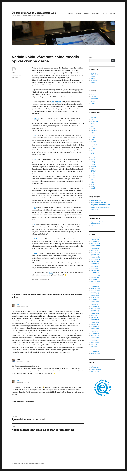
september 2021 (95, 274)
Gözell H (93, 127)
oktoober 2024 (95, 249)
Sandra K (93, 141)
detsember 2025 (95, 238)
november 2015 (95, 310)
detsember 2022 (95, 259)
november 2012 (95, 332)
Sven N (93, 163)
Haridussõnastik (95, 223)
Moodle (93, 102)
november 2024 (95, 247)
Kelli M (93, 155)
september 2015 (95, 313)
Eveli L (92, 150)
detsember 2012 (95, 330)
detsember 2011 (95, 337)
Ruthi (51, 272)
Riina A (93, 116)
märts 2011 (94, 344)
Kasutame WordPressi (38, 463)
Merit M (93, 152)
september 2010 (95, 353)
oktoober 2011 (94, 341)
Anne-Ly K (94, 145)
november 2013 (95, 324)
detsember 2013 (95, 323)
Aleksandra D (94, 121)
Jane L (92, 146)
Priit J (92, 132)
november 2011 (95, 339)
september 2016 (95, 308)
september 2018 (95, 295)
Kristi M (93, 159)
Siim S (92, 179)
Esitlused (105, 13)
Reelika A (93, 118)
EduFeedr (93, 94)
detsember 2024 (95, 245)
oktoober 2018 (95, 294)
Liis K (92, 139)
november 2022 (95, 261)
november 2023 (95, 254)
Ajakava (78, 13)
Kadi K (92, 134)
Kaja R (92, 173)
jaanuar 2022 (94, 267)
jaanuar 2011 (94, 346)
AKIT (92, 225)
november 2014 (95, 317)
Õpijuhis (86, 13)
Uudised (93, 82)
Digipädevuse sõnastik (97, 222)
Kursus (93, 77)
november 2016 (95, 304)
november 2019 (95, 285)
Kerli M (93, 157)
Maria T (93, 186)
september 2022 (95, 265)
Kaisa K (93, 143)
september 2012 (95, 335)
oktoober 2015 (95, 312)
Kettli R (93, 172)
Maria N (93, 161)
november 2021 (95, 270)
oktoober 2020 (95, 279)
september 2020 (95, 281)
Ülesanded (95, 13)
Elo (35, 207)
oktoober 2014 (95, 319)
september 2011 (95, 342)
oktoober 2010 (95, 351)
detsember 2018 (95, 290)
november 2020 (95, 277)
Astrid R (93, 175)
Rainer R (93, 170)
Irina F (92, 123)
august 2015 (94, 315)
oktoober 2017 (95, 299)
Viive (52, 102)
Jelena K (93, 136)
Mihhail (36, 118)
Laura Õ (93, 188)
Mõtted (93, 78)
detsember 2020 (95, 276)
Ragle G (93, 125)
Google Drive (94, 98)
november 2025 (95, 239)
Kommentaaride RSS (96, 369)
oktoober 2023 (95, 256)
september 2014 (95, 321)
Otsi (90, 58)
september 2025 (95, 243)
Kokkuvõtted (15, 77)
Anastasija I (94, 130)
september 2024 (95, 250)
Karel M (93, 154)
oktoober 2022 (95, 263)
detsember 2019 (95, 283)
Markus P (93, 166)
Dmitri (58, 102)
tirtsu (13, 72)
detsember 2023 (95, 252)
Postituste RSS (95, 367)
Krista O (93, 164)
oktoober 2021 (95, 272)
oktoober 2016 (95, 306)
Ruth (35, 239)
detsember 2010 (95, 348)
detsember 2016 (95, 303)
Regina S (93, 181)
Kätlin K (93, 137)
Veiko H (93, 128)
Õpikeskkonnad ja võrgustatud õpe (34, 12)
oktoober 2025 (95, 241)
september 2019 (95, 288)
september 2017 (95, 301)
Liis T (92, 183)
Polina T (93, 184)
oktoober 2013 (95, 326)
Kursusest (70, 13)
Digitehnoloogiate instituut (98, 202)
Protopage (93, 96)
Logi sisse (93, 366)
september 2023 (95, 258)
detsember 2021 (95, 268)
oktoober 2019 (95, 286)
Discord (93, 100)
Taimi (36, 135)
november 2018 (95, 292)
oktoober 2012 (95, 333)
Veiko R (93, 177)
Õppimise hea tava (96, 200)
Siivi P (92, 168)
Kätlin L (93, 148)
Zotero (93, 103)
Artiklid (112, 13)
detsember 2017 (95, 297)
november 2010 (95, 350)
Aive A (92, 119)
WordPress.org (95, 371)
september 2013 (95, 328)
